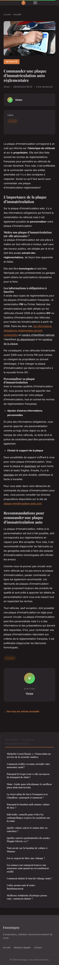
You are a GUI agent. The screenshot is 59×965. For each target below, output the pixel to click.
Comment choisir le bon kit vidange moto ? (29, 878)
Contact (38, 947)
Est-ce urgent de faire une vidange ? (26, 858)
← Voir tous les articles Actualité (21, 711)
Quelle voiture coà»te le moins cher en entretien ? (27, 829)
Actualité (17, 14)
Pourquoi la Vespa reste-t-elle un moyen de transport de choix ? (28, 775)
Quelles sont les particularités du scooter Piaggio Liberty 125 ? (28, 839)
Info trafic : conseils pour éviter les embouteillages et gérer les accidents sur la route (28, 817)
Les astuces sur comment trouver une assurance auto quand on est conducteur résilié (28, 868)
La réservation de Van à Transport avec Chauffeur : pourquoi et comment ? (27, 796)
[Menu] (35, 2)
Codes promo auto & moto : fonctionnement (21, 887)
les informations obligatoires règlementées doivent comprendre (28, 330)
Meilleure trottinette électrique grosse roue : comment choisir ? (27, 897)
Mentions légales (22, 947)
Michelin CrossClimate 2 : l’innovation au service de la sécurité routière (29, 755)
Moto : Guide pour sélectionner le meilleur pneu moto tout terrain (29, 786)
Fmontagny (11, 927)
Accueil (7, 14)
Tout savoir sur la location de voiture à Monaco (27, 849)
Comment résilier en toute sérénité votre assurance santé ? (28, 765)
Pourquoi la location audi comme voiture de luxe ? (28, 806)
